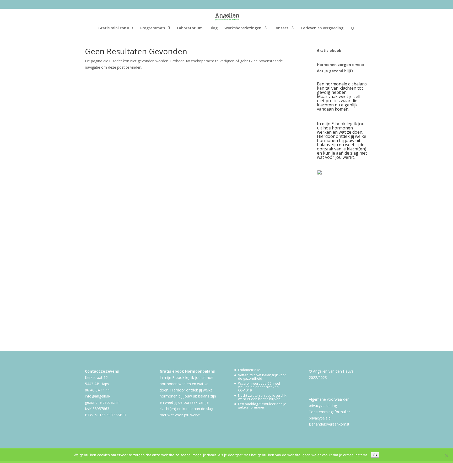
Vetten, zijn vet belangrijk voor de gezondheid (262, 377)
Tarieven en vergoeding (321, 28)
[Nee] (446, 455)
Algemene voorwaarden (329, 399)
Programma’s (152, 28)
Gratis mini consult (115, 28)
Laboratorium (190, 28)
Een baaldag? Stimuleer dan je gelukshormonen (262, 405)
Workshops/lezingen (242, 28)
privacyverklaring (323, 405)
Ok (375, 455)
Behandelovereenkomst (329, 424)
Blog (213, 28)
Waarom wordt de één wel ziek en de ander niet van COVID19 (259, 387)
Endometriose (249, 369)
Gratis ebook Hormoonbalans (187, 371)
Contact (280, 28)
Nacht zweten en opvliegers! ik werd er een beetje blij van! (262, 397)
